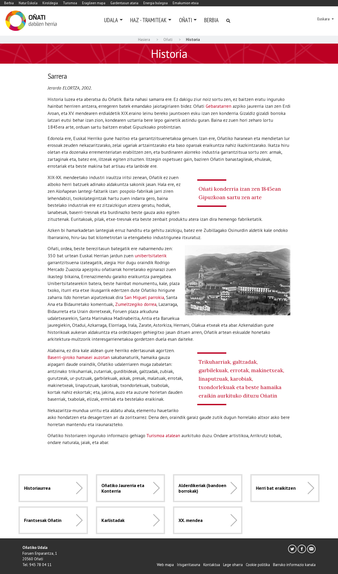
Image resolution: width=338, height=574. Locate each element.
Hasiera (144, 39)
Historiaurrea (37, 488)
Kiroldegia (50, 3)
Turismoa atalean (163, 435)
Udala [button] (111, 20)
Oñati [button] (185, 20)
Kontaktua (211, 564)
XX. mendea (191, 520)
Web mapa (165, 564)
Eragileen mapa (93, 3)
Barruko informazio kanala (294, 564)
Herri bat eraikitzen (276, 488)
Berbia (9, 3)
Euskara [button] (324, 18)
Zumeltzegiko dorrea (135, 304)
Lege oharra (233, 564)
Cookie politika (258, 564)
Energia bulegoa (155, 3)
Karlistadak (113, 520)
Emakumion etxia (186, 3)
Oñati (167, 39)
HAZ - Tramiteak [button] (148, 20)
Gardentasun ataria (124, 3)
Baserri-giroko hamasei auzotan (79, 357)
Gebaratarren (218, 106)
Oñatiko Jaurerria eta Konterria (122, 488)
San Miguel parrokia (144, 297)
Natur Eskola (28, 3)
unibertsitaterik (150, 256)
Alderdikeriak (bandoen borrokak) (202, 488)
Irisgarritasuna (188, 564)
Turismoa (70, 3)
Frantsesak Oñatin (43, 520)
